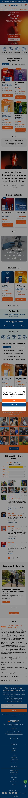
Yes (14, 400)
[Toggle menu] (2, 5)
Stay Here (14, 404)
